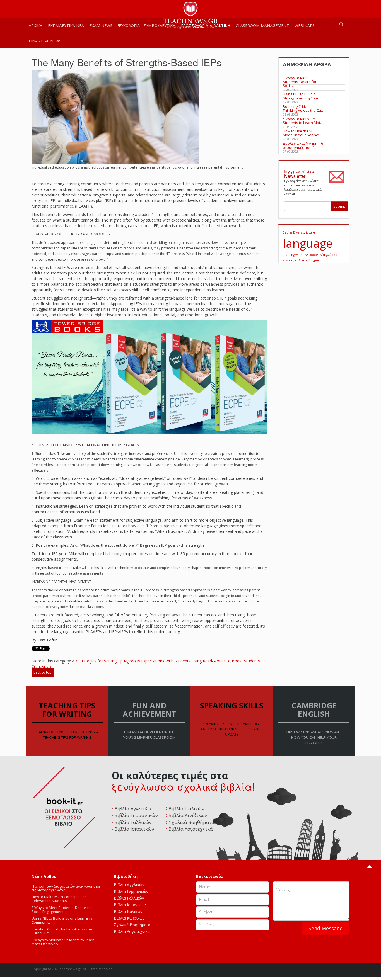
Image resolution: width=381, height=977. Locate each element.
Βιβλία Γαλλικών (129, 898)
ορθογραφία (314, 260)
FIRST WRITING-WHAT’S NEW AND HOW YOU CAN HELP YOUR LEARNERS (313, 737)
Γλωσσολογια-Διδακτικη (205, 25)
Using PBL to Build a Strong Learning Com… (302, 95)
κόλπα (300, 260)
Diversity (299, 232)
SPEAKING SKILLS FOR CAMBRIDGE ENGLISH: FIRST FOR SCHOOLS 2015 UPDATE (231, 729)
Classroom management (262, 25)
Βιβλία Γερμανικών (131, 891)
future (310, 232)
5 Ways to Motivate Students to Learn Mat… (303, 120)
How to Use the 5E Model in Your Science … (303, 132)
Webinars (305, 25)
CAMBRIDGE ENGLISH (313, 709)
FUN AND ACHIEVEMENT (149, 709)
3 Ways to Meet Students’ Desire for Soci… (300, 81)
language (307, 243)
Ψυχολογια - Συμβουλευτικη (146, 25)
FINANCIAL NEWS (45, 40)
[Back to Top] (369, 866)
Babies (288, 232)
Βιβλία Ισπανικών (130, 904)
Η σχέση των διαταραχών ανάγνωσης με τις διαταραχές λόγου (66, 888)
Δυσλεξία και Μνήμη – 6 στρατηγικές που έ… (303, 145)
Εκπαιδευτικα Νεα (66, 25)
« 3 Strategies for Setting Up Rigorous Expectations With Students (131, 661)
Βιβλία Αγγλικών (129, 884)
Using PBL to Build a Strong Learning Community (62, 920)
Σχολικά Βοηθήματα (132, 924)
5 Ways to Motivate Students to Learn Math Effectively (63, 941)
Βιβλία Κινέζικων (129, 918)
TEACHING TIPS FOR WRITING (67, 709)
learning (289, 255)
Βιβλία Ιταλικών (128, 911)
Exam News (101, 25)
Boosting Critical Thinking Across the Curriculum (62, 931)
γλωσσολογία (315, 255)
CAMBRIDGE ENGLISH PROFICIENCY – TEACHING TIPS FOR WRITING (67, 735)
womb (300, 255)
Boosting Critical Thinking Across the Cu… (303, 108)
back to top (42, 672)
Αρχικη (35, 25)
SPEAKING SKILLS (231, 705)
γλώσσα (331, 255)
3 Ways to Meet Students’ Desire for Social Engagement (62, 909)
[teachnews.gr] (190, 7)
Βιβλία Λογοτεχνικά (132, 931)
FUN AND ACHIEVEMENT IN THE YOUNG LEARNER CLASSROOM (149, 735)
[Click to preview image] (115, 117)
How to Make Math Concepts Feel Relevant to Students (60, 898)
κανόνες (289, 260)
